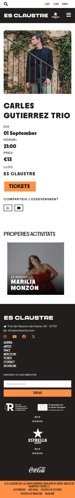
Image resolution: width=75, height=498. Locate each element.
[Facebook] (24, 337)
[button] (8, 208)
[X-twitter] (33, 337)
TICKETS (19, 186)
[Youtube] (15, 337)
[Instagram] (5, 337)
